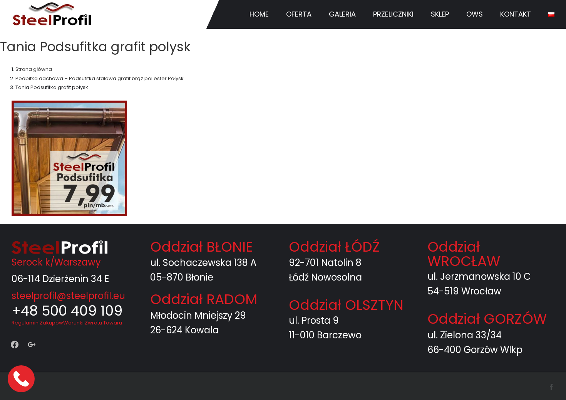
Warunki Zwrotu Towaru (92, 322)
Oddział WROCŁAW (463, 254)
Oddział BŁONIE (201, 247)
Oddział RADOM (203, 299)
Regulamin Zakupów (37, 322)
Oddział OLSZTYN (346, 305)
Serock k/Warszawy (56, 262)
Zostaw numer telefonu (22, 379)
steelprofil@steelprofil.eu (68, 295)
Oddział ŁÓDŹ (334, 247)
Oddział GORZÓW (487, 319)
